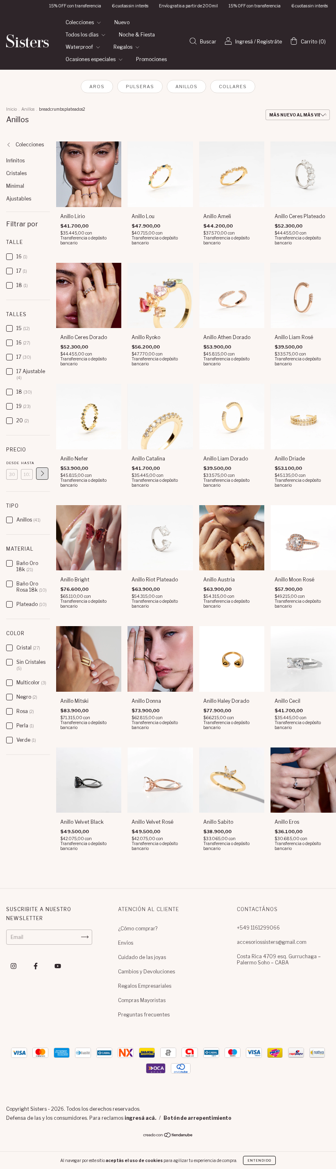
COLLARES (233, 86)
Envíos (125, 943)
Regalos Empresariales (144, 986)
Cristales (16, 173)
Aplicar (42, 473)
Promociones (151, 59)
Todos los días (83, 35)
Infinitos (15, 160)
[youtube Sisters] (57, 966)
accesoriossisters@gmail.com (271, 942)
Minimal (15, 186)
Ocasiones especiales (91, 59)
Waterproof (80, 47)
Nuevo (121, 22)
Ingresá (244, 42)
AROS (96, 86)
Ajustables (18, 199)
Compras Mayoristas (142, 1000)
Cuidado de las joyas (142, 957)
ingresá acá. (140, 1118)
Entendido (259, 1160)
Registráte (269, 42)
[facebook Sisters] (36, 966)
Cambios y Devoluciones (146, 971)
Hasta (26, 463)
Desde (12, 463)
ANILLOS (186, 86)
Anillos (27, 109)
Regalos (124, 47)
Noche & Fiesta (137, 35)
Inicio (11, 109)
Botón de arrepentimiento (197, 1118)
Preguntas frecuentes (144, 1015)
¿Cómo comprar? (137, 928)
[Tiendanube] (168, 1136)
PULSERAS (140, 86)
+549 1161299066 (258, 928)
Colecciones (80, 22)
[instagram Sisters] (14, 966)
